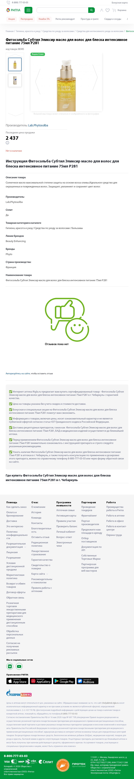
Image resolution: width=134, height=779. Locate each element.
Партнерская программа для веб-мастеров (90, 567)
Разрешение (13, 558)
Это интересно (14, 526)
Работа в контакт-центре (116, 528)
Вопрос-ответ (64, 537)
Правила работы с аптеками (41, 590)
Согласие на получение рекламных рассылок (13, 648)
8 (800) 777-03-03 (69, 714)
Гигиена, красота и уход (28, 31)
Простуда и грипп (90, 19)
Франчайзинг (89, 515)
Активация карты (66, 515)
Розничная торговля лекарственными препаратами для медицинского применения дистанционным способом (16, 614)
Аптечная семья (65, 510)
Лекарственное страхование (40, 553)
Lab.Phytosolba (38, 125)
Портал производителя (90, 523)
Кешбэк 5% (44, 19)
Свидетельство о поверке (40, 567)
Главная (10, 31)
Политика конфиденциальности (17, 535)
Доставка (11, 521)
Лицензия (12, 552)
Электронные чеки (64, 544)
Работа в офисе (115, 521)
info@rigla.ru (114, 773)
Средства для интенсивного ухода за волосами (99, 31)
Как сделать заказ (16, 507)
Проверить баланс (66, 526)
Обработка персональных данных (14, 634)
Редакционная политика (39, 544)
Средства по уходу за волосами (58, 31)
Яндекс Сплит (38, 54)
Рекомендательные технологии (41, 581)
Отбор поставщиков (89, 540)
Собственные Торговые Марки (90, 557)
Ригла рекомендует (65, 19)
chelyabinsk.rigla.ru (110, 703)
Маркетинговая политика (15, 577)
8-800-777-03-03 (16, 756)
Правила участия (66, 521)
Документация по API (91, 549)
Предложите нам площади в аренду (91, 531)
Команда (36, 518)
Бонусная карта (120, 3)
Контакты (36, 523)
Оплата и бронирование (14, 514)
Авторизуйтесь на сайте (18, 373)
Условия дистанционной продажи (15, 566)
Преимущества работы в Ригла (115, 509)
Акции (11, 19)
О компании (38, 507)
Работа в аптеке (115, 515)
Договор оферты (15, 592)
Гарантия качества (41, 560)
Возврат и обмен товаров (15, 585)
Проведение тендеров (88, 509)
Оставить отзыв (40, 537)
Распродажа (27, 19)
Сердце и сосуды (112, 19)
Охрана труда (114, 535)
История (36, 512)
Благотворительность (41, 530)
